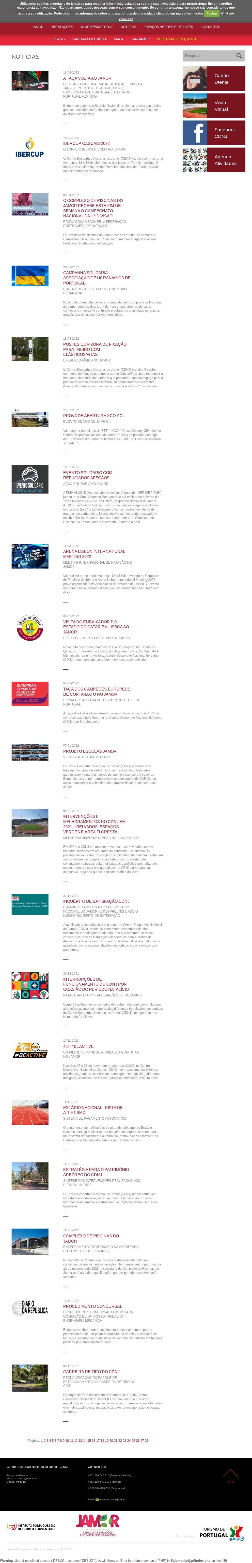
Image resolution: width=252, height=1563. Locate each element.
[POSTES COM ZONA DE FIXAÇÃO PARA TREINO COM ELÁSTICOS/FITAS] (30, 360)
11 (71, 1441)
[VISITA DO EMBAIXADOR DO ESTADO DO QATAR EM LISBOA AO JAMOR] (30, 640)
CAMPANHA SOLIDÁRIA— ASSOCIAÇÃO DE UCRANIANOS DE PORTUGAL (97, 278)
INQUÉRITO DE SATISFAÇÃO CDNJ (96, 901)
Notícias (128, 27)
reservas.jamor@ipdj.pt (112, 1499)
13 (80, 1441)
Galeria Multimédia (89, 39)
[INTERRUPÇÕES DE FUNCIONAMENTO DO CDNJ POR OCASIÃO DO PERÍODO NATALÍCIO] (30, 998)
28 (146, 1441)
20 (111, 1441)
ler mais (65, 123)
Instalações (62, 27)
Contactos (210, 27)
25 (133, 1441)
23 (124, 1441)
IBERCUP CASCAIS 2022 (86, 143)
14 (84, 1441)
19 (107, 1441)
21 (115, 1441)
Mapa (118, 39)
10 (67, 1441)
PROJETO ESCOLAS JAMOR (90, 751)
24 (129, 1441)
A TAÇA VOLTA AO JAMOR (87, 78)
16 (93, 1441)
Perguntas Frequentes (178, 39)
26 (138, 1441)
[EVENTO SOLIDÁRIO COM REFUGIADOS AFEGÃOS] (30, 492)
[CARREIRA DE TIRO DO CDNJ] (30, 1391)
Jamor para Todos (96, 27)
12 (76, 1441)
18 (102, 1441)
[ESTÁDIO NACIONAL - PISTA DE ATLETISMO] (30, 1124)
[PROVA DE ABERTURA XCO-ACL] (30, 426)
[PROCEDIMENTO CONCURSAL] (30, 1315)
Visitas (58, 39)
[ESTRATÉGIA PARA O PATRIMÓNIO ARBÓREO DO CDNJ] (30, 1189)
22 (120, 1441)
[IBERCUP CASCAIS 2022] (30, 158)
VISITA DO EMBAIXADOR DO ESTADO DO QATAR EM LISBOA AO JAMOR (96, 627)
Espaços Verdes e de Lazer (168, 27)
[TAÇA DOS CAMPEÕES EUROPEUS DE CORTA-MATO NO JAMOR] (30, 705)
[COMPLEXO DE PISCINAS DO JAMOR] (30, 1254)
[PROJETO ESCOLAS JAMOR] (30, 760)
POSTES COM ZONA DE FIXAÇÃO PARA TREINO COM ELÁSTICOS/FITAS (94, 349)
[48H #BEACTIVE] (30, 1061)
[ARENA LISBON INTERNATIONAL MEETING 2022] (30, 567)
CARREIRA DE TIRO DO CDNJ (91, 1372)
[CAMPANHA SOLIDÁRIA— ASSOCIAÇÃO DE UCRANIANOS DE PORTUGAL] (30, 285)
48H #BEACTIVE (78, 1046)
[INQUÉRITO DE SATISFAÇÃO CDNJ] (30, 914)
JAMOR (37, 27)
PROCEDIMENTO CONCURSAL (92, 1306)
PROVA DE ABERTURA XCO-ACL (94, 416)
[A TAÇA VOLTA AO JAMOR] (30, 89)
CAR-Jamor (140, 39)
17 (98, 1441)
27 (142, 1441)
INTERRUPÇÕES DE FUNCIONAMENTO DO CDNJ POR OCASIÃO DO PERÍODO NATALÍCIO (96, 984)
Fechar (212, 13)
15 (89, 1441)
